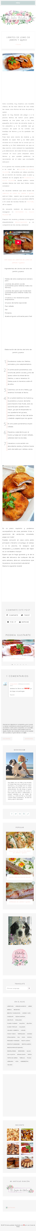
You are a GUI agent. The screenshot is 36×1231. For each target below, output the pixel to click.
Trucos (29, 1058)
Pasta (23, 1037)
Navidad (29, 1033)
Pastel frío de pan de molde (19, 877)
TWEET (27, 615)
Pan (18, 1037)
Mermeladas (21, 1033)
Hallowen (22, 1027)
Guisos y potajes (12, 1027)
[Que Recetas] (20, 1207)
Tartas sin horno (12, 1058)
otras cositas (11, 1037)
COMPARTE (13, 615)
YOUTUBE (30, 202)
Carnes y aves (26, 1013)
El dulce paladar (9, 1225)
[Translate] (29, 988)
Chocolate (10, 1016)
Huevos (23, 1030)
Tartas (30, 1054)
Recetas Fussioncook (13, 1044)
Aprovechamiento (21, 1006)
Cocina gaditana (20, 1016)
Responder (12, 694)
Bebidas (9, 1009)
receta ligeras (25, 1040)
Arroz (30, 1006)
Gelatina (29, 1023)
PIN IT (13, 622)
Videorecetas (24, 1061)
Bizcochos (17, 1009)
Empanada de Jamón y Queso (20, 902)
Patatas (29, 1037)
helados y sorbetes (13, 1030)
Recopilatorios (11, 1051)
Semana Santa (21, 1054)
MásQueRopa (13, 684)
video (16, 1061)
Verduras (10, 1061)
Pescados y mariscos (13, 1040)
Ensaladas (18, 1020)
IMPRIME (25, 622)
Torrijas (22, 1058)
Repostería (21, 1051)
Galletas (22, 1023)
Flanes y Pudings (12, 1023)
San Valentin (11, 1054)
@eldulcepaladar (21, 222)
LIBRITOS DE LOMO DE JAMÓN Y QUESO (18, 193)
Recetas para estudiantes (15, 1047)
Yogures (9, 1064)
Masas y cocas (11, 1033)
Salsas (29, 1051)
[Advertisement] (18, 89)
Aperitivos (10, 1006)
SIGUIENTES (6, 738)
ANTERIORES (29, 738)
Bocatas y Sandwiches (13, 1013)
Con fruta (10, 1020)
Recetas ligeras (26, 1044)
